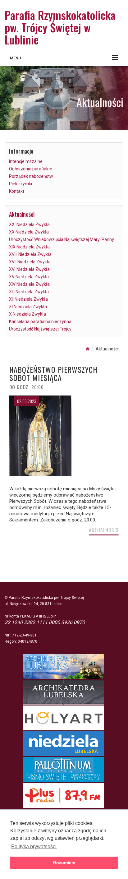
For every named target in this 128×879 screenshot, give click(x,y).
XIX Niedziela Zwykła (29, 246)
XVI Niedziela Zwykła (29, 269)
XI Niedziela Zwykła (28, 306)
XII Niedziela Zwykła (28, 299)
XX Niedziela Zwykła (29, 231)
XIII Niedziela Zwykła (29, 291)
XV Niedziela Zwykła (29, 276)
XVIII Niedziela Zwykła (30, 254)
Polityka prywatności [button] (34, 846)
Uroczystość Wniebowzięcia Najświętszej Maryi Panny (61, 239)
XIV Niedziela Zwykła (29, 284)
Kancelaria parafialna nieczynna (40, 321)
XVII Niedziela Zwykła (30, 261)
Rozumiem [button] (64, 862)
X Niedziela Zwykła (27, 314)
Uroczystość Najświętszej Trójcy (40, 328)
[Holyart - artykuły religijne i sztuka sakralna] (64, 717)
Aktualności (21, 214)
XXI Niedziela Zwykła (29, 224)
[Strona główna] (88, 348)
